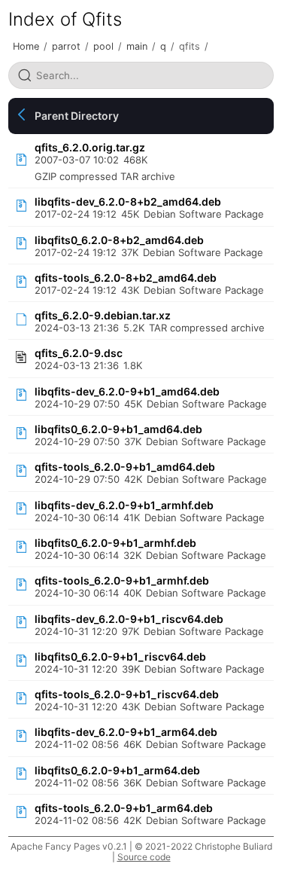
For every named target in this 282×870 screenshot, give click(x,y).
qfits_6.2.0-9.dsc (79, 352)
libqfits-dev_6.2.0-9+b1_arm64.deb (126, 731)
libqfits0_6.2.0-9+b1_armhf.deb (115, 542)
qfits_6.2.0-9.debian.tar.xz (103, 315)
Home (26, 46)
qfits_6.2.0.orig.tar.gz (90, 147)
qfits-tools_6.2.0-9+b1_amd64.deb (125, 466)
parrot (66, 46)
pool (103, 46)
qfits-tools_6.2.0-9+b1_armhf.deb (122, 580)
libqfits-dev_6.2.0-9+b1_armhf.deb (124, 505)
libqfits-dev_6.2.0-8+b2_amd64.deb (128, 201)
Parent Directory (77, 115)
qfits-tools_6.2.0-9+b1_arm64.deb (124, 807)
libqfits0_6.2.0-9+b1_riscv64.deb (120, 656)
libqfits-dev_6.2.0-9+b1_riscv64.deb (129, 618)
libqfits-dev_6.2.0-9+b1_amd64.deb (127, 391)
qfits (189, 46)
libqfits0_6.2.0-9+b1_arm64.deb (117, 770)
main (136, 46)
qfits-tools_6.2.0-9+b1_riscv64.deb (127, 694)
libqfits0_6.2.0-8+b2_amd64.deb (119, 240)
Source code (144, 856)
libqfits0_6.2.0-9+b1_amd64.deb (118, 429)
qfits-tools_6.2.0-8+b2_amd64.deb (126, 277)
